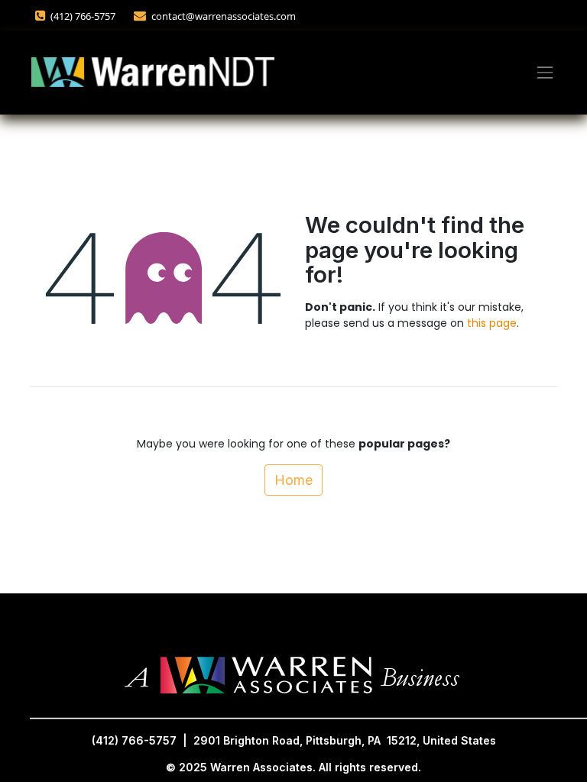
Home (293, 480)
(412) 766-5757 (84, 16)
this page (492, 323)
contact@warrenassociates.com (223, 16)
